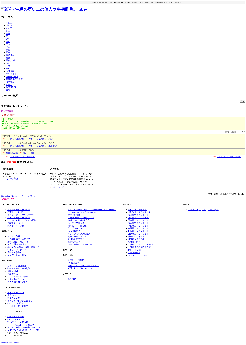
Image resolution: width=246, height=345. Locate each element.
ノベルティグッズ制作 (17, 306)
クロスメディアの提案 (17, 276)
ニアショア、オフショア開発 (20, 215)
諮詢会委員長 (12, 74)
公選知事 (10, 82)
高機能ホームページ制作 (18, 210)
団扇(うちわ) (13, 295)
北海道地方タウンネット (139, 212)
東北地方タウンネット (138, 215)
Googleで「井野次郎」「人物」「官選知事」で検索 (29, 139)
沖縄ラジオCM (151, 2)
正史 (8, 36)
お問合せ (32, 196)
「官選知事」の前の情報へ (22, 157)
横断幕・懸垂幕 (14, 252)
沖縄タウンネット (136, 236)
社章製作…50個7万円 (77, 226)
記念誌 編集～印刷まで (17, 244)
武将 (8, 39)
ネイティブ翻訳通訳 (16, 266)
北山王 (9, 25)
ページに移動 (12, 179)
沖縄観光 (95, 2)
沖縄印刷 (134, 2)
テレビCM (141, 2)
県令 (8, 68)
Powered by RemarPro (10, 343)
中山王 (9, 23)
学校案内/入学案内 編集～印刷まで (23, 247)
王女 (8, 44)
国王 (8, 31)
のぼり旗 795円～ (15, 303)
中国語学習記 (134, 252)
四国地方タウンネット (138, 231)
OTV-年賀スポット (16, 319)
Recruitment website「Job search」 (82, 212)
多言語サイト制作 (15, 212)
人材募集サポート (15, 223)
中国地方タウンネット (138, 228)
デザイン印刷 (13, 236)
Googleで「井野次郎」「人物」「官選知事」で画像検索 (31, 146)
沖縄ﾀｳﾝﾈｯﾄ (113, 2)
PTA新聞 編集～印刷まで (18, 239)
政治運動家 (11, 87)
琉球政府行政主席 (14, 79)
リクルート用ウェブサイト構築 (21, 220)
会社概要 (72, 279)
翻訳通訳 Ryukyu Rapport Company (203, 210)
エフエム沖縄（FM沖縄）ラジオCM (23, 327)
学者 (8, 66)
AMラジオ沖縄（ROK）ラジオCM (23, 330)
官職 (8, 47)
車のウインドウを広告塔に (19, 301)
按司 (8, 42)
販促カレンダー (14, 298)
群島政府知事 (12, 76)
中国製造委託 (74, 263)
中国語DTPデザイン (16, 250)
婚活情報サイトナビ (77, 231)
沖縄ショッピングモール (141, 244)
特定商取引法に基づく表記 (13, 196)
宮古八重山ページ (76, 242)
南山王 (9, 28)
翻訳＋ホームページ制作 (18, 268)
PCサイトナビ (134, 250)
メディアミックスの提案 (79, 234)
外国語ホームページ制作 (18, 218)
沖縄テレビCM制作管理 (78, 220)
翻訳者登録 (12, 274)
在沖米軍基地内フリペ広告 (80, 244)
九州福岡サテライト (77, 239)
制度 (8, 50)
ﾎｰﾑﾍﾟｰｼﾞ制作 (168, 2)
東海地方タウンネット (138, 223)
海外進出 (178, 2)
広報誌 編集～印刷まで (17, 242)
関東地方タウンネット (138, 220)
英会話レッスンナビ (77, 228)
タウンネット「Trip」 (138, 255)
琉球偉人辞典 (134, 242)
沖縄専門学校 (103, 2)
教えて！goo (28, 153)
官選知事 (10, 71)
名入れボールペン (15, 293)
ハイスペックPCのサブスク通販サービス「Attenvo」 (92, 210)
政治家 (9, 85)
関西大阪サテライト (77, 236)
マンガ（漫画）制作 (16, 255)
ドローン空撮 (13, 325)
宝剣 (8, 63)
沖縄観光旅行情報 (136, 239)
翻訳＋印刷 (12, 271)
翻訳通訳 (160, 2)
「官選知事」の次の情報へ (229, 157)
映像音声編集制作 (15, 317)
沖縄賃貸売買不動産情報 (141, 247)
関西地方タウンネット (138, 226)
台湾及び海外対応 (76, 260)
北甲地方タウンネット (138, 218)
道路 (8, 58)
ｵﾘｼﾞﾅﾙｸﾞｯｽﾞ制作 (124, 2)
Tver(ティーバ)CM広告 (17, 322)
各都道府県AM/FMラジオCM (81, 218)
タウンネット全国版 (137, 210)
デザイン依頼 (74, 215)
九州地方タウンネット (138, 234)
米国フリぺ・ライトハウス (80, 268)
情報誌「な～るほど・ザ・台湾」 (83, 266)
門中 (8, 52)
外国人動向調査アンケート (19, 282)
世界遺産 (10, 55)
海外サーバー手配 (15, 226)
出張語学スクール (15, 279)
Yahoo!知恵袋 (12, 153)
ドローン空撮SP (27, 325)
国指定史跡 (11, 60)
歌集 (8, 90)
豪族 (8, 33)
